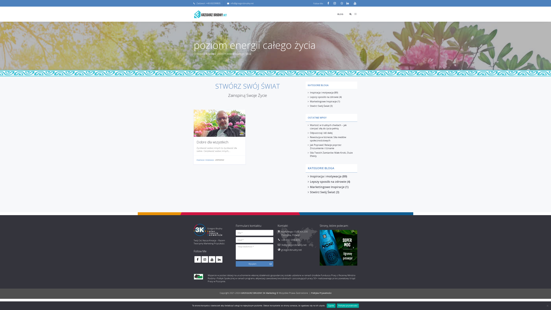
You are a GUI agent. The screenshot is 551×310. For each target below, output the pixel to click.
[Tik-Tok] (341, 3)
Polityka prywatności (347, 305)
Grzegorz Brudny (204, 53)
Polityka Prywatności (321, 292)
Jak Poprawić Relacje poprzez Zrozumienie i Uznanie (325, 146)
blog (340, 14)
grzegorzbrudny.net (291, 249)
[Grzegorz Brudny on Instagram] (205, 259)
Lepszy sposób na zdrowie (324, 97)
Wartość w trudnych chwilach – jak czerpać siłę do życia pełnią (328, 127)
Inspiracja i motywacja (205, 160)
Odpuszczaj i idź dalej (321, 132)
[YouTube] (354, 3)
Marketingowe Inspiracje (323, 101)
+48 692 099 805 (290, 240)
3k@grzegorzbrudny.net (293, 245)
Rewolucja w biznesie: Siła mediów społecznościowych (328, 139)
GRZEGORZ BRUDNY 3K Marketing (258, 292)
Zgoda (331, 305)
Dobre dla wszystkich (212, 142)
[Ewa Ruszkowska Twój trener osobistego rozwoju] (338, 249)
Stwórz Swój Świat (319, 105)
